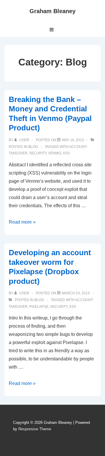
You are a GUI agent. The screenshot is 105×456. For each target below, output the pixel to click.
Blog (33, 147)
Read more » (22, 222)
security (37, 153)
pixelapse (38, 307)
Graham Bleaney (52, 11)
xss (66, 153)
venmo (54, 153)
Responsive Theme (34, 429)
